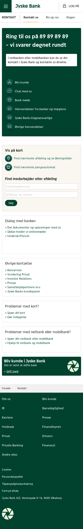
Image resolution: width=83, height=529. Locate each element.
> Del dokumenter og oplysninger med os (33, 227)
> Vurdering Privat (17, 274)
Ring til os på (37, 36)
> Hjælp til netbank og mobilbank (27, 343)
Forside (6, 388)
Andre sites (9, 454)
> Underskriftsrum (17, 236)
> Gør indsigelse (15, 317)
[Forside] (28, 6)
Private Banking (12, 445)
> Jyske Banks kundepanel (22, 291)
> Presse (10, 283)
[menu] (6, 6)
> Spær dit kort (15, 313)
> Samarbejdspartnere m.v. (23, 287)
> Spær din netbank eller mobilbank (29, 338)
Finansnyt (48, 445)
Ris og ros (52, 17)
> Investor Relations (18, 278)
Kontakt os (31, 17)
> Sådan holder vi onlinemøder (25, 232)
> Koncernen (13, 270)
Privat (6, 436)
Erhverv (47, 436)
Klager (70, 17)
